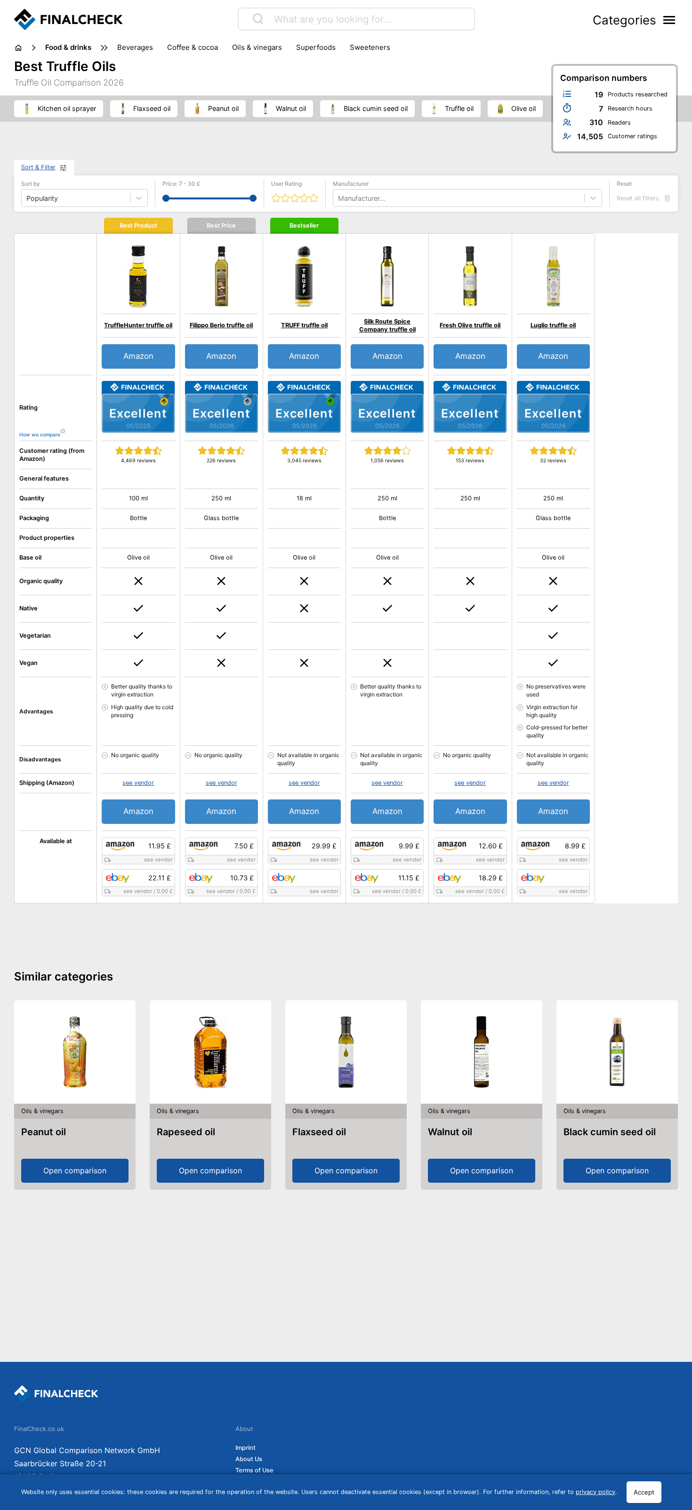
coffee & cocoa (192, 47)
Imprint (245, 1447)
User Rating (286, 183)
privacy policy (595, 1491)
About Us (248, 1459)
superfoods (316, 47)
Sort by (30, 183)
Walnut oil (450, 1132)
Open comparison (74, 1170)
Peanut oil (43, 1132)
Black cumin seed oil (609, 1132)
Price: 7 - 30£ (181, 183)
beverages (135, 47)
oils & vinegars (257, 47)
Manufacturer (351, 183)
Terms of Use (254, 1470)
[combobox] (339, 198)
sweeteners (370, 47)
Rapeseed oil (186, 1132)
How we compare (39, 435)
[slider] (165, 198)
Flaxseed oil (319, 1132)
